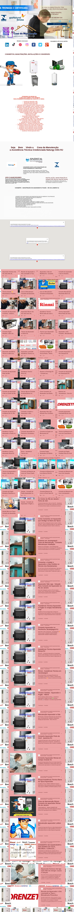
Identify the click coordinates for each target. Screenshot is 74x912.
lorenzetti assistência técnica (49, 67)
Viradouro (62, 132)
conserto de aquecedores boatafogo (57, 201)
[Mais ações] (62, 538)
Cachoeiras (62, 128)
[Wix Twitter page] (40, 45)
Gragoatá (64, 129)
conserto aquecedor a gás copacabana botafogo (59, 200)
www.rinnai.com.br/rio (7, 154)
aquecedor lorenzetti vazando (49, 66)
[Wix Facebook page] (33, 45)
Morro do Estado (66, 130)
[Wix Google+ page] (47, 45)
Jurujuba (60, 130)
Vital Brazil (68, 132)
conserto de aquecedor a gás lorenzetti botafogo (59, 204)
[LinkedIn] (7, 45)
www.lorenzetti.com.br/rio (27, 155)
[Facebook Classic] (63, 911)
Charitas (59, 129)
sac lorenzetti (46, 70)
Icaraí (69, 129)
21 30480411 (56, 30)
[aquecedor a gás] (33, 37)
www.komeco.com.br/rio (46, 156)
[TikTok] (14, 45)
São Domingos (62, 131)
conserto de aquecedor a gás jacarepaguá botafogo (59, 202)
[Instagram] (27, 45)
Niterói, (59, 128)
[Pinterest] (20, 45)
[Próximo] (70, 19)
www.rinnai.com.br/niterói (8, 155)
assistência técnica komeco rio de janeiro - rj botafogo (60, 203)
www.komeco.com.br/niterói (46, 157)
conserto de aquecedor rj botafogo (57, 199)
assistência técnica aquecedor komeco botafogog (59, 205)
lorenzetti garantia (47, 73)
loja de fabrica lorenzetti (48, 71)
